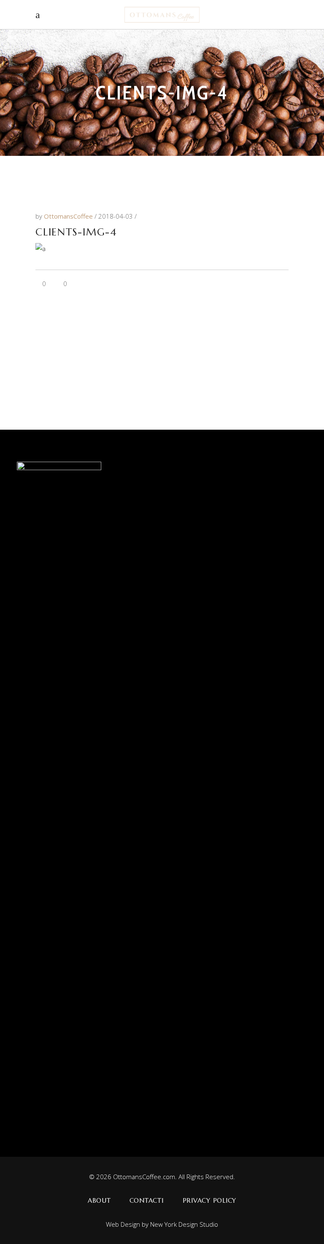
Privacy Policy (210, 1200)
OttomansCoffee (69, 216)
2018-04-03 (116, 216)
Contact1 (147, 1200)
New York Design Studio (184, 1224)
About (99, 1200)
